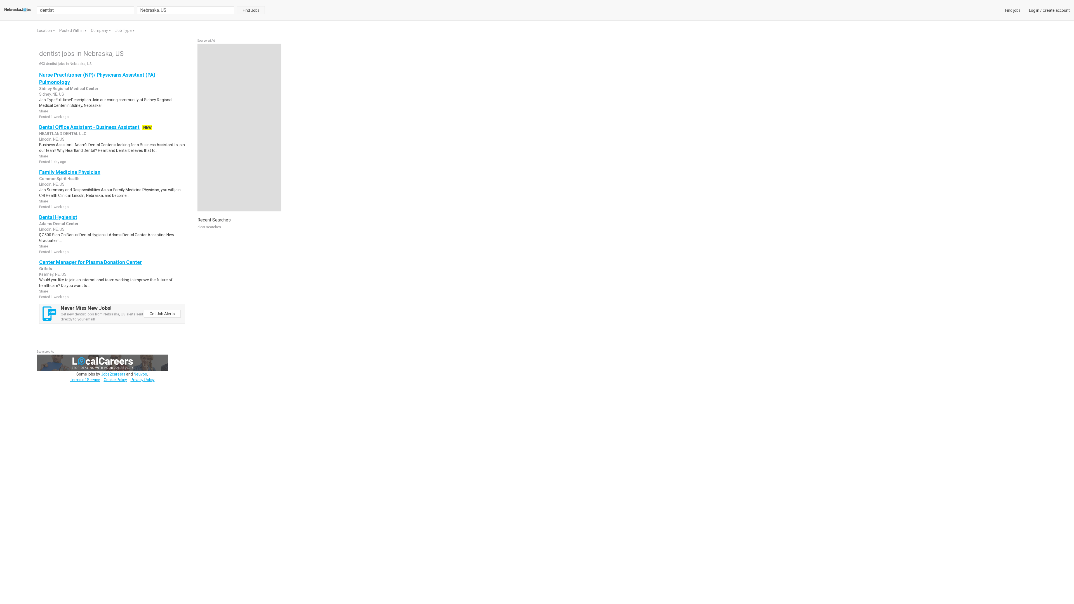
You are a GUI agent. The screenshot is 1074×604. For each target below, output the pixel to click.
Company (100, 30)
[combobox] (185, 10)
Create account (1056, 10)
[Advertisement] (239, 127)
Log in (1034, 10)
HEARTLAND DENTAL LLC (62, 133)
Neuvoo (140, 374)
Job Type (124, 30)
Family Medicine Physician (69, 172)
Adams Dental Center (59, 223)
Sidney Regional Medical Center (68, 88)
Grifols (45, 268)
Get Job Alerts (162, 314)
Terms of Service (85, 380)
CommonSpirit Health (59, 178)
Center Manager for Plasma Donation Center (90, 262)
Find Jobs (251, 10)
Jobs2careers (113, 374)
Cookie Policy (115, 380)
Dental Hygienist (58, 217)
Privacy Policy (143, 380)
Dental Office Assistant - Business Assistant (89, 127)
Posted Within (71, 30)
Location (45, 30)
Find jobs (1013, 10)
